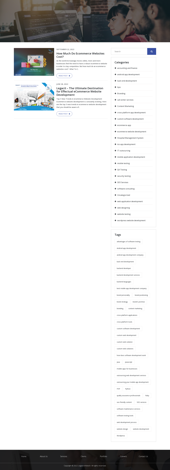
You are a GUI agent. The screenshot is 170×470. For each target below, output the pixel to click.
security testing (124, 176)
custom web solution (125, 342)
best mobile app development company (132, 288)
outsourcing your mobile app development (133, 382)
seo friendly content (124, 402)
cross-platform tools (124, 322)
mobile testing (123, 163)
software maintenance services (128, 409)
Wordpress (121, 436)
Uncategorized (123, 195)
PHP (118, 389)
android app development (128, 74)
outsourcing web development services (131, 375)
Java (118, 362)
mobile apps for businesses (127, 369)
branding (120, 308)
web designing (123, 207)
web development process (127, 422)
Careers (123, 456)
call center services (125, 100)
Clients (83, 456)
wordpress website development (131, 220)
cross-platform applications (127, 315)
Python (127, 389)
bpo (119, 87)
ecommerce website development (131, 131)
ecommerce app (124, 125)
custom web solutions (125, 349)
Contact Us (143, 456)
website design (122, 429)
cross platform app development (131, 112)
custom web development (126, 335)
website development (141, 429)
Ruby (147, 395)
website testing (124, 214)
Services (63, 456)
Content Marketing (125, 106)
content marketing (135, 308)
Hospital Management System (130, 138)
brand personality (123, 295)
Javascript (128, 362)
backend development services (128, 275)
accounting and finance (127, 68)
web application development (130, 201)
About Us (44, 456)
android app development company (130, 255)
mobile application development (131, 157)
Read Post (63, 76)
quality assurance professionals (128, 395)
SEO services (141, 402)
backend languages (124, 282)
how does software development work (131, 355)
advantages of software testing (128, 241)
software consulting (126, 188)
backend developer (124, 268)
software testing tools (125, 415)
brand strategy (122, 302)
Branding (121, 93)
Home (81, 35)
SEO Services (122, 182)
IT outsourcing (123, 150)
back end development (127, 81)
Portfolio (103, 456)
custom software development (130, 119)
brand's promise (139, 302)
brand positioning (141, 295)
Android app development (126, 248)
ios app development (126, 144)
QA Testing (122, 169)
